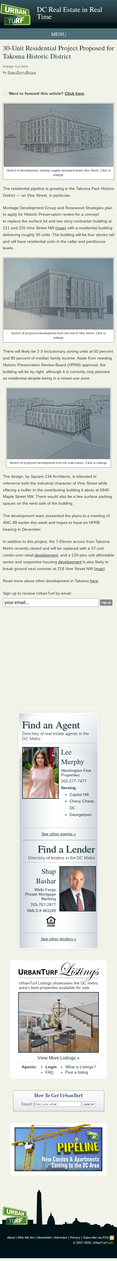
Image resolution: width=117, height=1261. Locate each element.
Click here (74, 93)
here (94, 581)
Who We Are (26, 1237)
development (46, 555)
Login (51, 1067)
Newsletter (44, 1237)
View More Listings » (58, 1058)
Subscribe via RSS (96, 1237)
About (11, 1237)
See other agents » (58, 834)
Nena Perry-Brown (21, 72)
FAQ (49, 1072)
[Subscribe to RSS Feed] (112, 1237)
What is (80, 1067)
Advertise (60, 1237)
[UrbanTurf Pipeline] (58, 1174)
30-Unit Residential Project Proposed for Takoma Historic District (58, 52)
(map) (60, 228)
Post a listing (76, 1072)
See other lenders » (58, 939)
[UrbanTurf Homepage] (30, 22)
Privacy (75, 1237)
